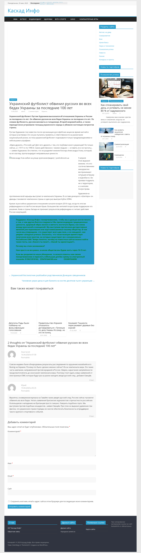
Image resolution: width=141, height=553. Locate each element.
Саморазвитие (104, 36)
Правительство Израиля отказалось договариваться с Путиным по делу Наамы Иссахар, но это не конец (52, 328)
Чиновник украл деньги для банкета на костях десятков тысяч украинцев (58, 280)
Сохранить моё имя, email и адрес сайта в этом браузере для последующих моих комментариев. (52, 501)
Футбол (23, 19)
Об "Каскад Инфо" (14, 528)
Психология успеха (106, 49)
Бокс (101, 39)
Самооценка (119, 155)
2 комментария (33, 111)
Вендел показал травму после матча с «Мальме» (51, 4)
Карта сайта (90, 529)
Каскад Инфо (24, 10)
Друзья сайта (66, 528)
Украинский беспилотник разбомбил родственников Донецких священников (47, 275)
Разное (101, 56)
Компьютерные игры (89, 19)
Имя (10, 463)
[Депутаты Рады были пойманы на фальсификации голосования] (22, 293)
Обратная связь (14, 532)
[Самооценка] (106, 154)
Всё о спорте (60, 19)
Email (11, 476)
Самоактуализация (122, 144)
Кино (72, 19)
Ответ (91, 380)
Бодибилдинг (35, 19)
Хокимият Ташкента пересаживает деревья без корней (81, 325)
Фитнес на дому (105, 32)
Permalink (25, 357)
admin (23, 111)
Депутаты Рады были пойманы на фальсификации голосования (19, 327)
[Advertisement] (116, 185)
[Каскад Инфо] (10, 19)
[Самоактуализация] (106, 143)
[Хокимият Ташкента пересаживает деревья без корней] (81, 293)
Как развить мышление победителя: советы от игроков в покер (115, 133)
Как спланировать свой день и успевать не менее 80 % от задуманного (116, 107)
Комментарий (14, 431)
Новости (13, 100)
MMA (15, 19)
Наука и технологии (106, 46)
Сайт (10, 489)
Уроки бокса (103, 42)
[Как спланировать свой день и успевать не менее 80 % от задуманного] (116, 80)
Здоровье (48, 19)
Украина (44, 111)
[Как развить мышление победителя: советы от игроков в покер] (106, 129)
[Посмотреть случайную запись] (106, 19)
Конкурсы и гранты (106, 60)
